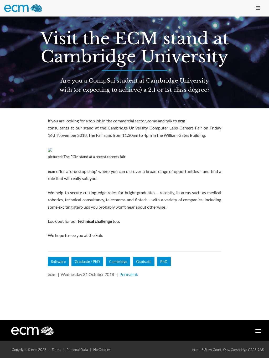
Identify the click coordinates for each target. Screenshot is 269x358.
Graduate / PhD (87, 261)
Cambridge (118, 261)
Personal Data (77, 350)
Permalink (129, 274)
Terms (56, 350)
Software (58, 261)
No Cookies (102, 350)
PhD (164, 261)
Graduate (143, 261)
